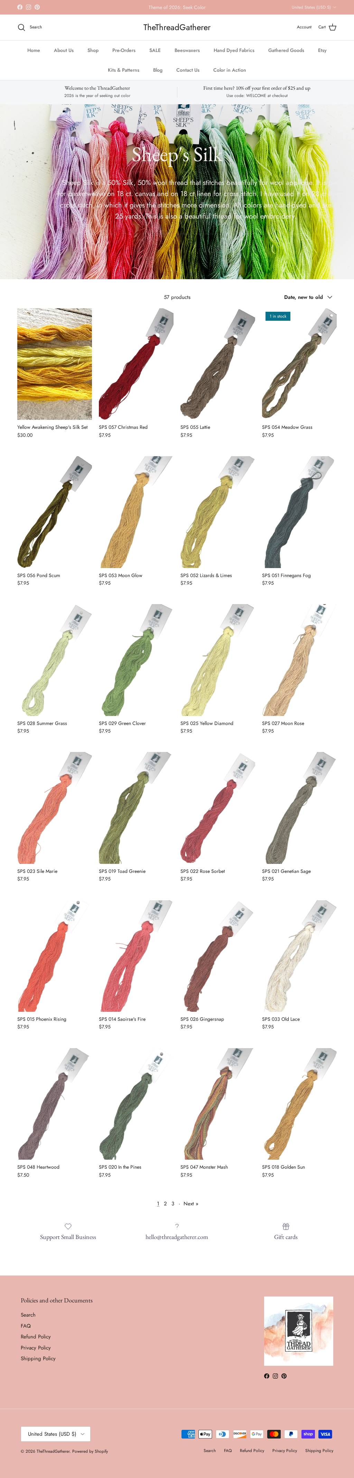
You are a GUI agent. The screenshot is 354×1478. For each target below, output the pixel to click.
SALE (155, 50)
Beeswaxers (187, 50)
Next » (191, 1203)
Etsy (322, 50)
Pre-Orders (124, 50)
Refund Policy (36, 1336)
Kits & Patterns (123, 70)
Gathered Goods (286, 50)
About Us (64, 50)
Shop (93, 50)
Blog (157, 70)
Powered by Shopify (90, 1451)
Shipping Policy (38, 1358)
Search (28, 1315)
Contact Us (187, 70)
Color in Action (229, 70)
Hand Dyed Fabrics (234, 50)
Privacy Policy (36, 1348)
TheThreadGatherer (53, 1451)
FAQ (26, 1326)
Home (33, 50)
